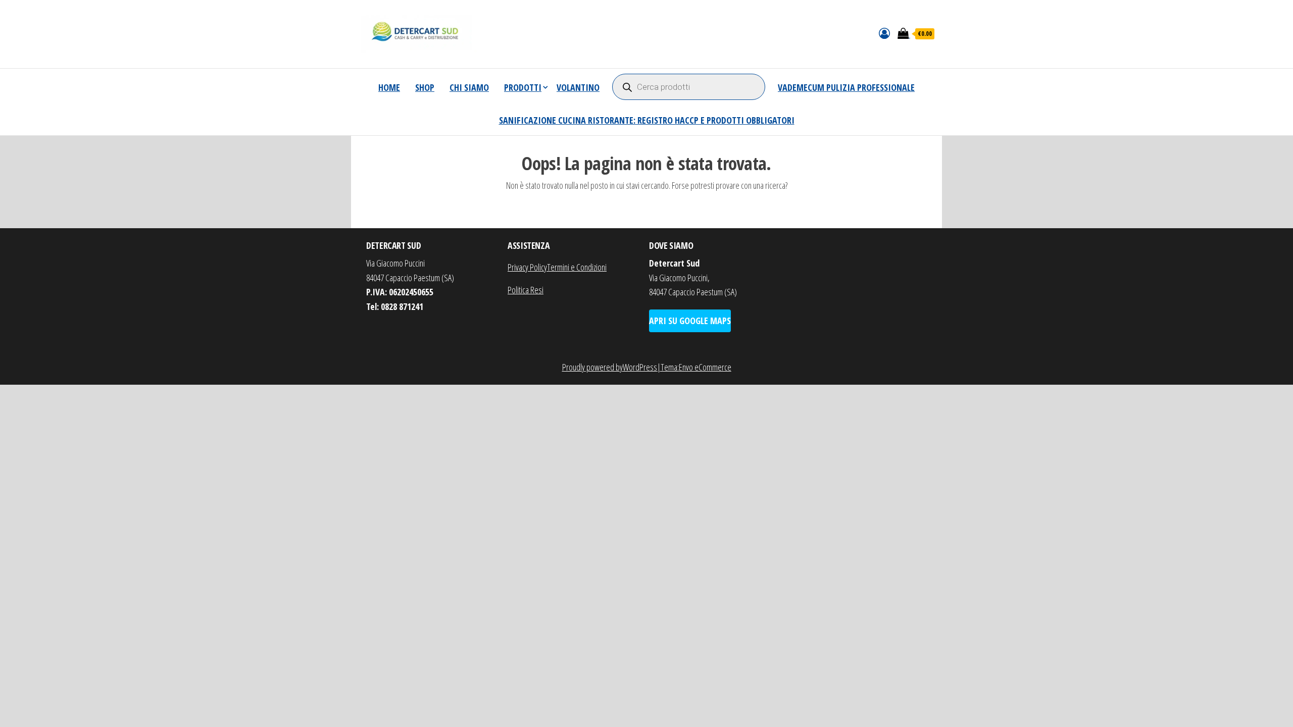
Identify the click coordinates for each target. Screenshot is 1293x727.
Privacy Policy (527, 267)
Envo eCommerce (705, 367)
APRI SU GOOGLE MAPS (690, 321)
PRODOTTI (522, 87)
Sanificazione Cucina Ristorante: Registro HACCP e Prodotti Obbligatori (646, 120)
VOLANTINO (578, 87)
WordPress (640, 367)
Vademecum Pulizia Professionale (846, 87)
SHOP (424, 87)
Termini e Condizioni (577, 267)
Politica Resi (525, 290)
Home (389, 87)
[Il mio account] (884, 32)
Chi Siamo (469, 87)
